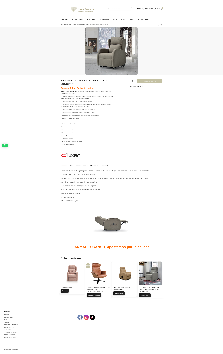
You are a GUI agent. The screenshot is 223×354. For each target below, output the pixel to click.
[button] (5, 145)
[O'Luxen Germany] (71, 155)
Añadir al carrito (150, 81)
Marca (71, 165)
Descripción (64, 165)
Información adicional (81, 165)
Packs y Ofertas (143, 20)
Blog (5, 319)
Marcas (131, 20)
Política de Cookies (9, 334)
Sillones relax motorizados (79, 24)
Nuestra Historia (8, 317)
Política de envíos (9, 327)
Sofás (115, 20)
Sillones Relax (67, 24)
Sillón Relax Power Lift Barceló (122, 287)
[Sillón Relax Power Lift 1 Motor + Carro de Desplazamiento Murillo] (150, 273)
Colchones (64, 20)
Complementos (104, 20)
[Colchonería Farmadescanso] (82, 8)
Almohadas (91, 20)
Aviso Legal (7, 329)
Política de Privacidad (10, 337)
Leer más (64, 290)
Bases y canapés (77, 20)
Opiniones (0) (105, 165)
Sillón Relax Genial (66, 287)
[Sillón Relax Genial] (72, 273)
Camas (123, 20)
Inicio (62, 24)
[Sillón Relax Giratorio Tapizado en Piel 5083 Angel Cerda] (98, 273)
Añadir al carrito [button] (119, 293)
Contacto (6, 314)
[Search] (129, 8)
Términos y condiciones (10, 332)
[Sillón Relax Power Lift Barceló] (124, 273)
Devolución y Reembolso (11, 324)
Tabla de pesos (94, 165)
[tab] (65, 166)
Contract (6, 322)
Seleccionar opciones (94, 295)
